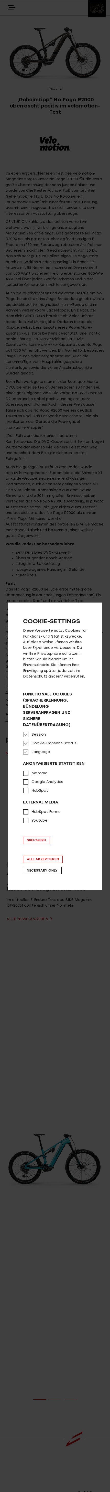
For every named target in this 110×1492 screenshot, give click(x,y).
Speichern (36, 840)
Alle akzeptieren (43, 859)
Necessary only (42, 870)
